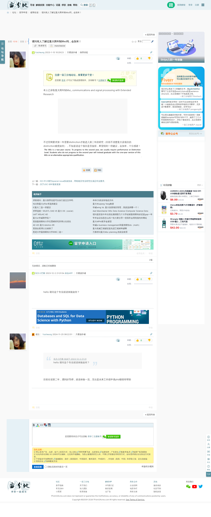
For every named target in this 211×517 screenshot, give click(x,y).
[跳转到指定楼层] (152, 41)
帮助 (75, 5)
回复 (38, 253)
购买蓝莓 (109, 488)
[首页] (18, 5)
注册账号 (102, 80)
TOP (209, 474)
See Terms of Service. (135, 499)
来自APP (69, 273)
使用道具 (141, 253)
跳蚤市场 (124, 452)
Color (37, 425)
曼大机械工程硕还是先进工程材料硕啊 (110, 228)
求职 (64, 5)
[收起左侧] (28, 41)
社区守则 (157, 488)
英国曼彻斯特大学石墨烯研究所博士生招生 (52, 221)
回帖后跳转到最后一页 (57, 467)
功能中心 (50, 5)
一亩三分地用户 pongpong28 (189, 109)
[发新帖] (13, 34)
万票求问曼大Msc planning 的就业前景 (110, 232)
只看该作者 (72, 52)
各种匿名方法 (51, 461)
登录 (190, 5)
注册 (197, 5)
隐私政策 (157, 491)
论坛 (14, 12)
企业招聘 (133, 485)
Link (41, 425)
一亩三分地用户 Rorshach (190, 96)
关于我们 (83, 485)
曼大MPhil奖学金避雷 (102, 221)
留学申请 (23, 12)
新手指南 (59, 485)
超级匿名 (59, 459)
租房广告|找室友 (140, 452)
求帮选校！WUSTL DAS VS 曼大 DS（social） (53, 211)
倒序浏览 (84, 52)
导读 (32, 5)
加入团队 (83, 488)
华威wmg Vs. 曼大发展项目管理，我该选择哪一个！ (116, 207)
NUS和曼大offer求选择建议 (45, 204)
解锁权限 (40, 5)
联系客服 (83, 491)
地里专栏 (133, 488)
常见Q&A (59, 488)
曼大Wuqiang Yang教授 (103, 204)
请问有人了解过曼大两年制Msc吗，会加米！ (62, 12)
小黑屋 (58, 491)
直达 (140, 41)
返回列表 (151, 34)
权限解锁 (181, 5)
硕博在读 (34, 12)
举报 (151, 253)
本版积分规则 (147, 466)
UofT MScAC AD (40, 214)
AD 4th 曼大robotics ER (43, 225)
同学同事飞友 (84, 452)
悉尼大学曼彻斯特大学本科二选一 (48, 232)
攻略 (69, 5)
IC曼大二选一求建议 (42, 207)
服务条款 (157, 485)
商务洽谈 (133, 491)
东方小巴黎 (40, 273)
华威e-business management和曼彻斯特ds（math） (116, 225)
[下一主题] (135, 41)
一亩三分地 (8, 12)
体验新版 (171, 5)
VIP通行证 (109, 485)
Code (49, 425)
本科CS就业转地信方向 (103, 200)
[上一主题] (132, 41)
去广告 (108, 491)
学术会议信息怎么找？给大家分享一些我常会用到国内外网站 (120, 218)
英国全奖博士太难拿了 (43, 228)
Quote (45, 425)
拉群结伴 (105, 452)
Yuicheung (39, 52)
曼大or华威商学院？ (42, 218)
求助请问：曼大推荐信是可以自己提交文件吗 (53, 200)
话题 (58, 5)
